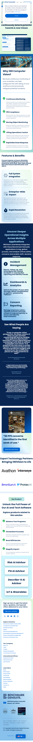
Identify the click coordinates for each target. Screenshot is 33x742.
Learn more (17, 11)
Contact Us (6, 685)
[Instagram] (17, 616)
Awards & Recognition (8, 651)
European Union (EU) (8, 658)
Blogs (4, 670)
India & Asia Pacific (7, 660)
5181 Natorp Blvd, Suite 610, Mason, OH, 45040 (16, 702)
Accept (16, 15)
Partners (5, 683)
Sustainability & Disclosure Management (13, 633)
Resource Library (7, 679)
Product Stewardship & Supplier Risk (12, 635)
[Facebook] (8, 616)
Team (4, 647)
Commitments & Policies (9, 653)
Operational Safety (8, 627)
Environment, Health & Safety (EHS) (12, 624)
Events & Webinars (7, 681)
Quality (5, 629)
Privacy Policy (10, 735)
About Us (5, 645)
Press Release (6, 677)
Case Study (6, 675)
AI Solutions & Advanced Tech (10, 637)
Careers (5, 649)
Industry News (6, 673)
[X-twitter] (4, 616)
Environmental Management (10, 631)
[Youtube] (11, 616)
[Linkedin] (14, 616)
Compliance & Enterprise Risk (10, 625)
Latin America (6, 661)
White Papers (6, 671)
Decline (16, 20)
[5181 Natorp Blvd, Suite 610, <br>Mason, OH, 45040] (4, 702)
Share (4, 687)
